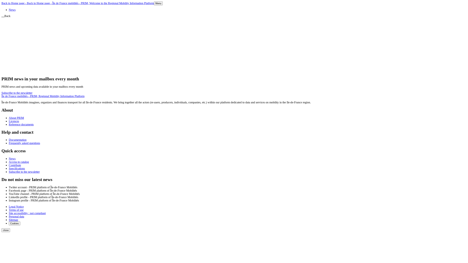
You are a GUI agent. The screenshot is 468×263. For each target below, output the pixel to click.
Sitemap (13, 219)
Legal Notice (16, 206)
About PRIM (16, 117)
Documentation (18, 139)
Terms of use (16, 209)
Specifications (17, 168)
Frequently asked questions (24, 143)
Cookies (14, 223)
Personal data (16, 216)
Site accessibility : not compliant (27, 213)
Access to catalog (19, 161)
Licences (14, 121)
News (12, 9)
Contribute (15, 165)
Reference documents (21, 124)
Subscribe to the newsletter (16, 92)
